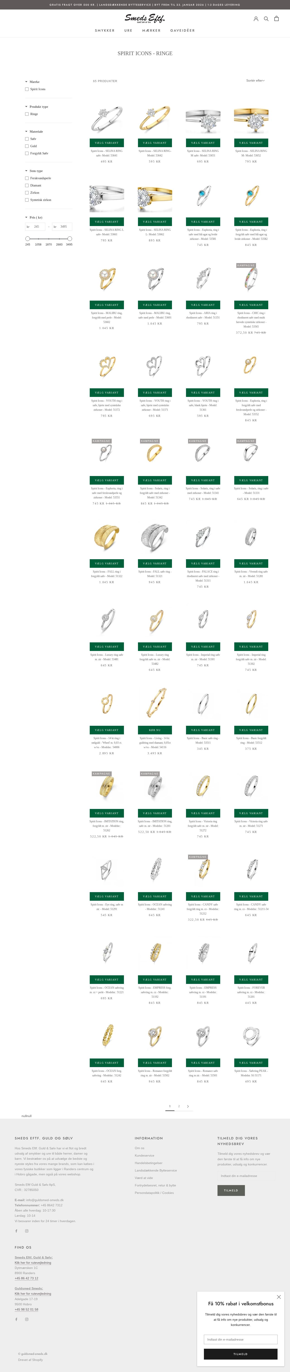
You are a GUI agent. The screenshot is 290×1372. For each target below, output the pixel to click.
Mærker (151, 30)
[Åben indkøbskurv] (276, 18)
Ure (128, 30)
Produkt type (39, 106)
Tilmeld (241, 1354)
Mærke (34, 82)
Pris (36, 217)
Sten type (36, 171)
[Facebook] (16, 1230)
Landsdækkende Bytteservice (156, 1170)
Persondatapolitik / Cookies (154, 1193)
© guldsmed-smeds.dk (32, 1354)
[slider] (27, 238)
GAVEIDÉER (182, 30)
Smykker (105, 30)
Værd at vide (144, 1178)
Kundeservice (144, 1155)
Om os (139, 1148)
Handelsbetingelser (148, 1163)
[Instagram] (26, 1230)
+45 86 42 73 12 (26, 1278)
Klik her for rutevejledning (33, 1262)
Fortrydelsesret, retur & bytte (155, 1185)
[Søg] (266, 18)
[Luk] (279, 1297)
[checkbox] (47, 89)
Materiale (36, 131)
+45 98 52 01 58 (26, 1309)
